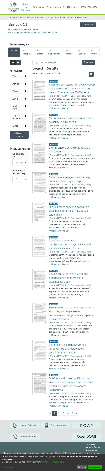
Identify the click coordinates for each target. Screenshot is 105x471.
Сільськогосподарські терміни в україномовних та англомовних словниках (69, 210)
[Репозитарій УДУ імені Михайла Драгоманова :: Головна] (13, 7)
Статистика (88, 24)
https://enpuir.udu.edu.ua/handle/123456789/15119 (32, 32)
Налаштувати (7, 467)
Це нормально (95, 467)
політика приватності (54, 462)
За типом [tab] (94, 52)
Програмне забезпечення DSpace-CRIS (48, 453)
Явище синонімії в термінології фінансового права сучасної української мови (68, 278)
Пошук (89, 62)
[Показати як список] (13, 62)
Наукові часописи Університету (32, 17)
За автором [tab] (27, 52)
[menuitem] (53, 7)
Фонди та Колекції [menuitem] (25, 7)
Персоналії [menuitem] (38, 7)
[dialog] (52, 462)
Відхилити (82, 467)
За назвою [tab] (81, 52)
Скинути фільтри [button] (20, 135)
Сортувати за (18, 155)
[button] (58, 108)
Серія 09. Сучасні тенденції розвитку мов (61, 17)
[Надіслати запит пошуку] (64, 7)
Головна (12, 17)
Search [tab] (14, 50)
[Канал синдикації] (91, 74)
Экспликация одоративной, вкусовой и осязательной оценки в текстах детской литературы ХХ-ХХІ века (72, 88)
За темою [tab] (69, 52)
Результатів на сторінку (18, 172)
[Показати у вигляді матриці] (18, 62)
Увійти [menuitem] (74, 7)
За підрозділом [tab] (54, 52)
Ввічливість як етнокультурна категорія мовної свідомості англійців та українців (67, 348)
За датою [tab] (40, 52)
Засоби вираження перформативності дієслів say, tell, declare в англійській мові (70, 244)
